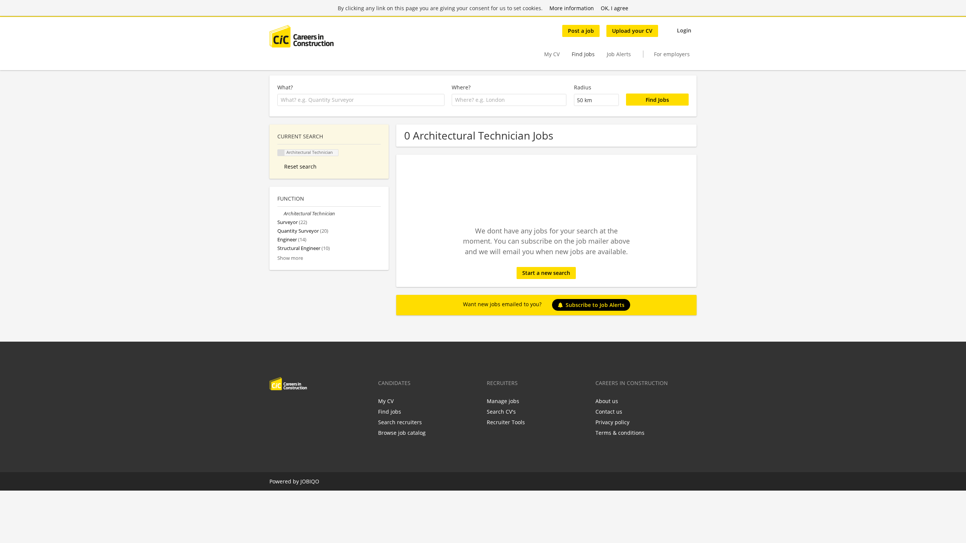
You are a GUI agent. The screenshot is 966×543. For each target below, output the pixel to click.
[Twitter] (287, 406)
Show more (290, 258)
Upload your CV (632, 30)
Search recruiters (400, 422)
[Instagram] (312, 406)
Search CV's (501, 411)
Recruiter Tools (506, 422)
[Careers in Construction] (301, 36)
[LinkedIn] (299, 406)
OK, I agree (614, 8)
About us (606, 401)
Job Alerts (619, 54)
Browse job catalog (402, 432)
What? (285, 87)
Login (684, 30)
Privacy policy (612, 422)
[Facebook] (274, 406)
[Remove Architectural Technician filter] (280, 213)
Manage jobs (503, 401)
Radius (582, 87)
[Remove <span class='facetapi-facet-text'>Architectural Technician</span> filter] (281, 153)
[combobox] (361, 100)
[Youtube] (323, 406)
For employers (672, 54)
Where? (461, 87)
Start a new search (546, 272)
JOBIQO (309, 481)
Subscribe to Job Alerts (595, 304)
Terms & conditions (620, 432)
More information (571, 8)
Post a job (581, 30)
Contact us (608, 411)
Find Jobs (583, 54)
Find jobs (389, 411)
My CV (552, 54)
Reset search (300, 166)
